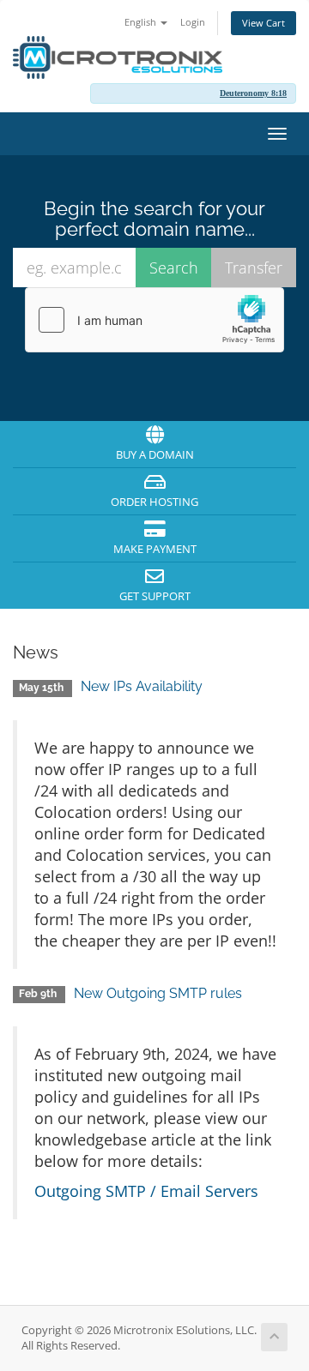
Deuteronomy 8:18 (253, 93)
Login (192, 21)
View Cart (263, 22)
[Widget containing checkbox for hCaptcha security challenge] (154, 319)
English (141, 21)
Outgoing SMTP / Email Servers (146, 1191)
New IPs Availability (142, 686)
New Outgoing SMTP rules (158, 993)
